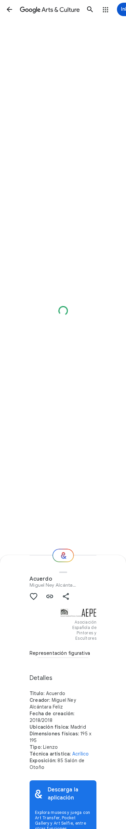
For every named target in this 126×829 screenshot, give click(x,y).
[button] (9, 9)
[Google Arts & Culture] (50, 9)
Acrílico (80, 754)
